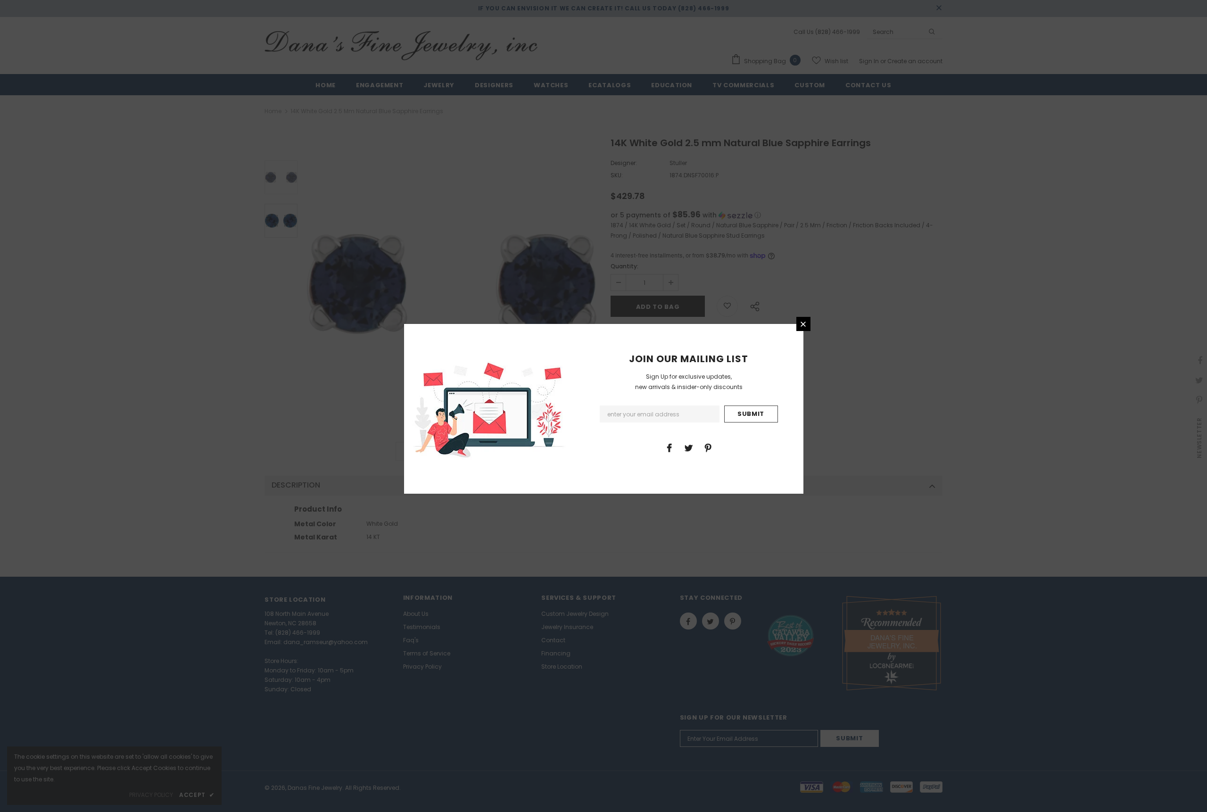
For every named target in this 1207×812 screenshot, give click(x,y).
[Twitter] (688, 447)
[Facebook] (669, 447)
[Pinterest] (708, 447)
